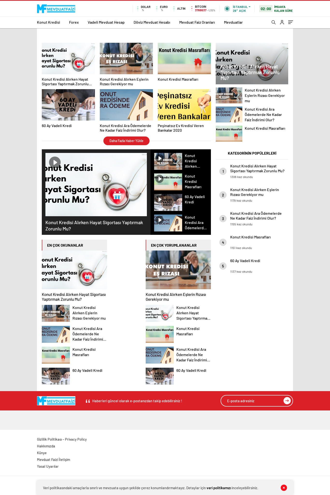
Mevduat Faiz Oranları (197, 22)
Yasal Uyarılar (48, 466)
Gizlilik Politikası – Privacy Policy (62, 439)
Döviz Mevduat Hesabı (152, 22)
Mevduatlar (233, 22)
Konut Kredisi (48, 22)
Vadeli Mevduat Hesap (106, 22)
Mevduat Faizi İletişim (53, 459)
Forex (74, 22)
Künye (42, 453)
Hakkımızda (46, 446)
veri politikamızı (219, 488)
